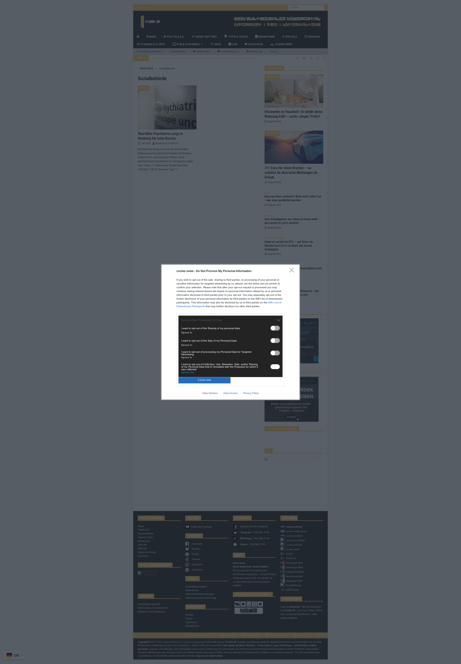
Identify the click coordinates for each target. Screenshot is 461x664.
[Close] (292, 271)
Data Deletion (210, 393)
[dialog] (230, 332)
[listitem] (230, 320)
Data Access (230, 393)
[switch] (275, 328)
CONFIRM (204, 380)
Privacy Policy (251, 393)
